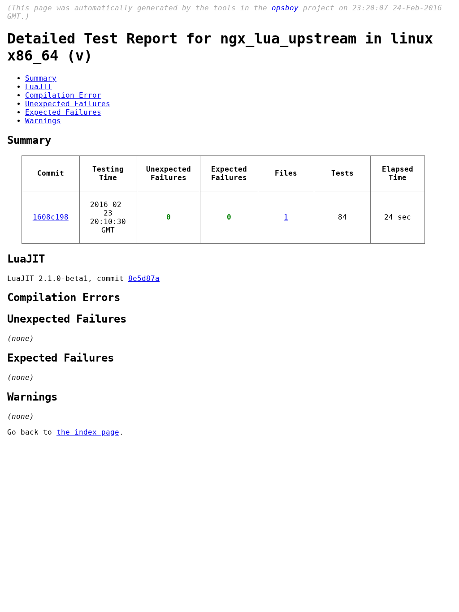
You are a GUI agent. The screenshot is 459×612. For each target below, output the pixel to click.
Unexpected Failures (67, 103)
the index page (87, 432)
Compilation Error (63, 95)
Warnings (43, 120)
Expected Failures (63, 112)
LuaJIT (38, 86)
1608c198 (51, 217)
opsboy (285, 8)
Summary (40, 78)
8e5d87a (144, 278)
